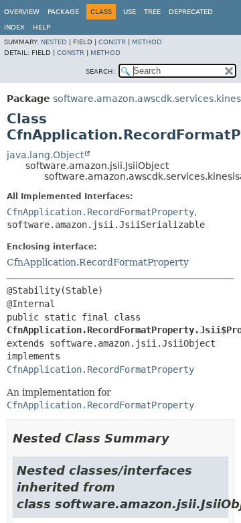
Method (147, 42)
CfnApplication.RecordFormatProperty (100, 212)
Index (14, 27)
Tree (152, 11)
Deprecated (191, 11)
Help (41, 27)
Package (63, 11)
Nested (54, 42)
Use (129, 11)
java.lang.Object (45, 155)
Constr (112, 42)
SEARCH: (100, 71)
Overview (21, 11)
